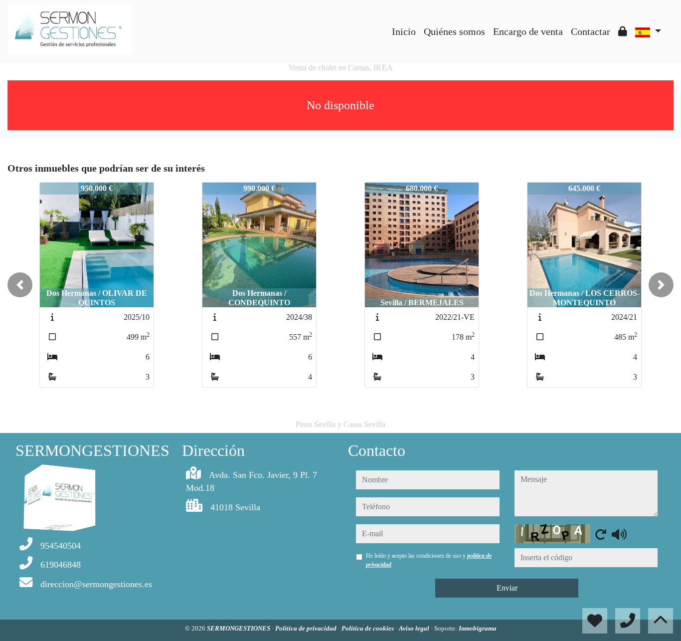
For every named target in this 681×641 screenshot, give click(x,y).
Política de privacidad (306, 628)
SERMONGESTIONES (239, 628)
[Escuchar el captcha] (619, 534)
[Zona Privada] (622, 31)
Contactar (590, 31)
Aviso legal (415, 628)
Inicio (404, 31)
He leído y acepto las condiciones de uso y (429, 560)
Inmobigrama (478, 628)
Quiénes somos (454, 31)
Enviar (507, 588)
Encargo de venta (528, 31)
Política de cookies (368, 628)
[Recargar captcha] (600, 534)
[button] (19, 284)
